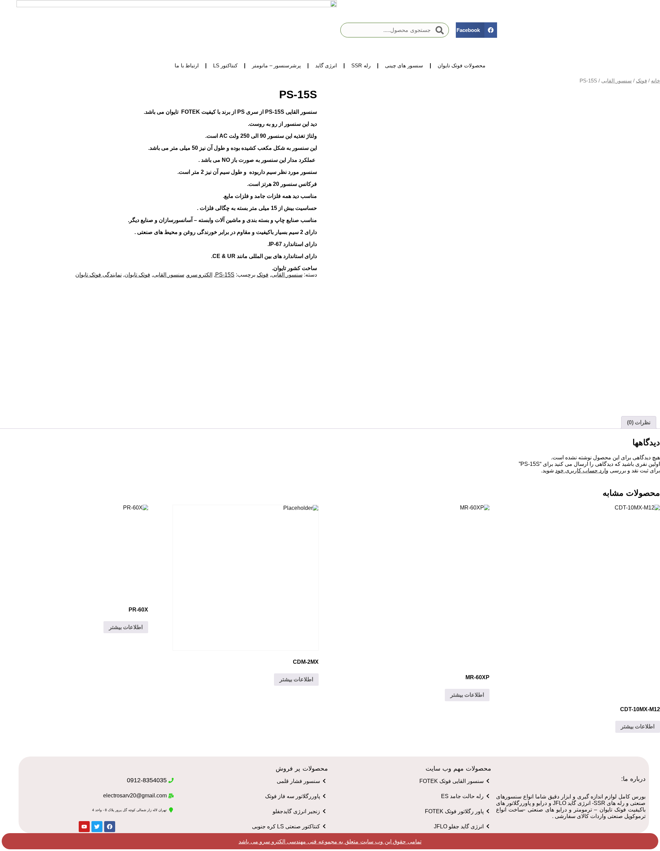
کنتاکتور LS (225, 65)
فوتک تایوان (137, 275)
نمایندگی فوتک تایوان (98, 275)
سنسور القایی (616, 80)
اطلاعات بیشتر (637, 726)
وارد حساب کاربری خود (581, 470)
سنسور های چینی (404, 65)
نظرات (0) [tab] (638, 422)
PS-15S (224, 275)
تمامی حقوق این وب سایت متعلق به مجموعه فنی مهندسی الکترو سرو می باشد (330, 841)
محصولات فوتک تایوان (461, 65)
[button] (476, 30)
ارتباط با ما (186, 65)
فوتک (641, 80)
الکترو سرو (199, 275)
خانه (655, 80)
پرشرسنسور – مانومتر (276, 65)
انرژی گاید (326, 65)
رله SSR (361, 65)
